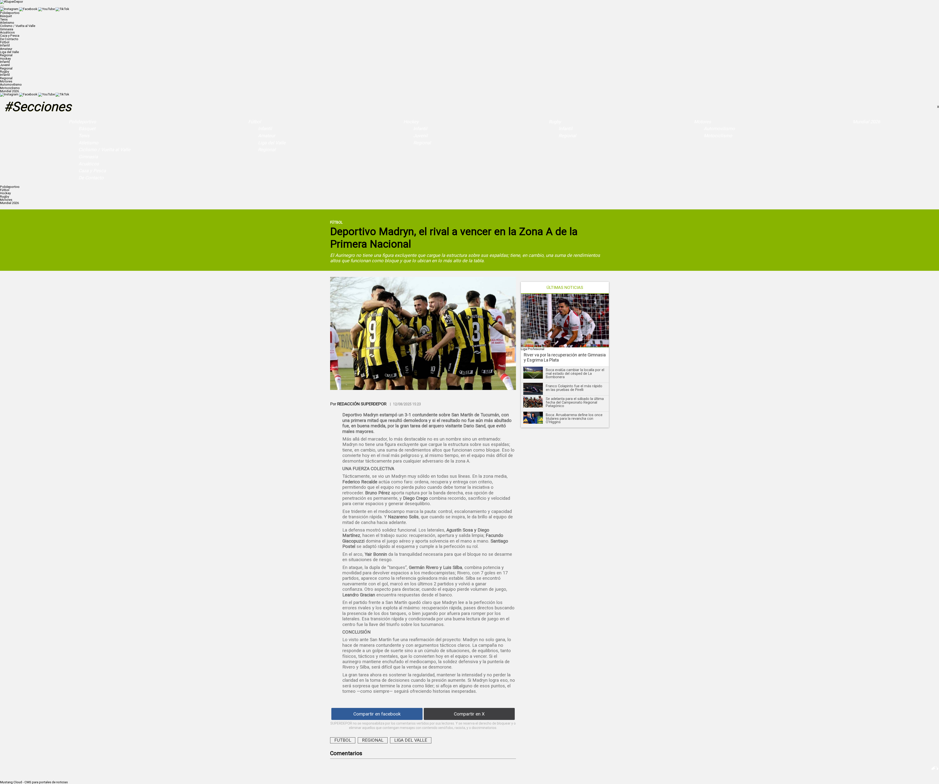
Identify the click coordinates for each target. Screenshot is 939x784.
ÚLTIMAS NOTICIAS (565, 287)
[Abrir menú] (2, 6)
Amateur (6, 49)
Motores (702, 122)
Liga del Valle (9, 52)
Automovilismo (11, 84)
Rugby (555, 122)
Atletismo (7, 22)
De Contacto (9, 39)
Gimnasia (6, 29)
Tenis (4, 19)
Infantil (5, 45)
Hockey (411, 122)
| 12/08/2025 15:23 (405, 404)
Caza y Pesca (9, 35)
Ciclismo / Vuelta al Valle (17, 26)
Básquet (6, 16)
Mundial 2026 (9, 91)
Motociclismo (10, 88)
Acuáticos (7, 32)
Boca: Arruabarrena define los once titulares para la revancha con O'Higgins (574, 418)
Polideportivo (82, 122)
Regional (6, 55)
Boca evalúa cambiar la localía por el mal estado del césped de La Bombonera (575, 373)
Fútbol (254, 122)
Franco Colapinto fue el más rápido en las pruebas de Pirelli (574, 388)
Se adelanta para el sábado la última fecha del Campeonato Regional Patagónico (575, 402)
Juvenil (5, 65)
